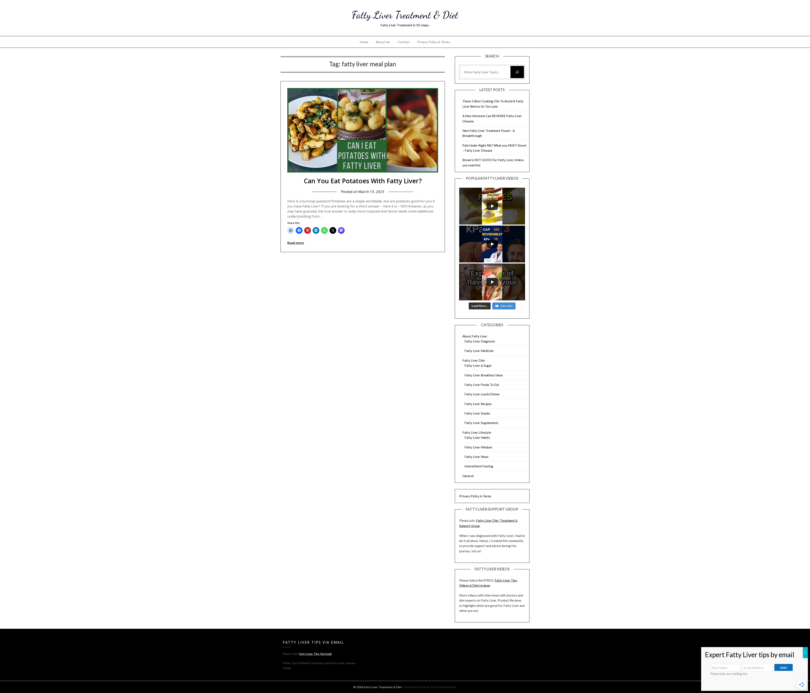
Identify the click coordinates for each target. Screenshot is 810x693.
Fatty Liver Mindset (478, 447)
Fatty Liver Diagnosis (479, 341)
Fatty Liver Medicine (479, 351)
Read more (295, 243)
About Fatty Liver (474, 336)
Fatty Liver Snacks (477, 413)
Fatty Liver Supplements (481, 423)
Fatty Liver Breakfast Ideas (483, 375)
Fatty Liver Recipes (478, 404)
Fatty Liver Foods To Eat (481, 385)
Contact (404, 42)
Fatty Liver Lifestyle (476, 432)
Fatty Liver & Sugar (478, 365)
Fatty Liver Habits (477, 437)
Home (364, 42)
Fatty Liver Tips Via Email (315, 654)
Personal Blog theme (444, 687)
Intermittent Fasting (478, 466)
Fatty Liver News (476, 457)
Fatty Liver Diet (473, 360)
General (468, 476)
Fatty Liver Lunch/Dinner (482, 394)
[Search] (517, 72)
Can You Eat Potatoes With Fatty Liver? (363, 181)
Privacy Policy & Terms (433, 42)
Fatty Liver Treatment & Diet (405, 15)
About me (383, 42)
